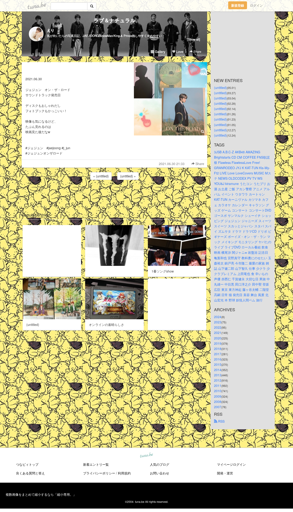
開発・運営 (225, 473)
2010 (217, 390)
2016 (217, 359)
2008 (217, 401)
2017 (217, 354)
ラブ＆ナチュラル (115, 20)
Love (179, 51)
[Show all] (193, 39)
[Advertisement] (114, 193)
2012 (217, 380)
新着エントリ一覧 (96, 464)
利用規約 (124, 473)
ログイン (256, 5)
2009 (217, 396)
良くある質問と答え (30, 473)
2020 (217, 338)
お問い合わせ (159, 473)
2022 (217, 327)
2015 (217, 364)
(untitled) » (128, 176)
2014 (217, 369)
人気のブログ (159, 464)
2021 (217, 332)
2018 (217, 348)
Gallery (159, 51)
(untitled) (220, 87)
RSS (221, 421)
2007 (217, 407)
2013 (217, 375)
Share (197, 51)
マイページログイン (231, 464)
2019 (217, 343)
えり (50, 30)
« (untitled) (101, 176)
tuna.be (146, 455)
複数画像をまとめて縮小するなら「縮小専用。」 (41, 494)
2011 (217, 385)
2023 (217, 322)
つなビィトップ (27, 464)
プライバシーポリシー (99, 473)
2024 (217, 316)
